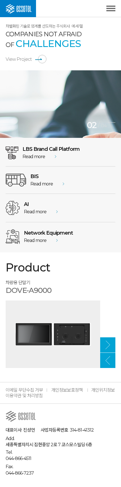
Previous (107, 360)
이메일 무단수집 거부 (24, 390)
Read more (34, 156)
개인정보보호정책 (67, 390)
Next (107, 345)
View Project (19, 59)
